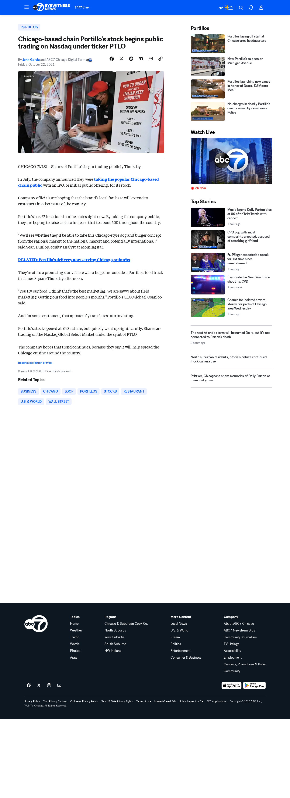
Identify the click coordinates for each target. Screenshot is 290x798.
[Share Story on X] (121, 58)
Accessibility (232, 650)
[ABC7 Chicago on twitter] (39, 685)
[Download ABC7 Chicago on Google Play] (254, 685)
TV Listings (231, 644)
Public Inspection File (191, 701)
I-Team (175, 637)
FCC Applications (216, 701)
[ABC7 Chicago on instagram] (49, 685)
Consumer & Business (185, 657)
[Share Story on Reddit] (131, 58)
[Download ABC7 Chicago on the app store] (231, 685)
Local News (178, 623)
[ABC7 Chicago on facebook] (28, 685)
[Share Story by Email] (150, 58)
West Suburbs (114, 637)
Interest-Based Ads (165, 701)
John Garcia (31, 59)
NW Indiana (112, 650)
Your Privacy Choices (55, 701)
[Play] (231, 161)
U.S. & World (179, 630)
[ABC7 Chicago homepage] (51, 7)
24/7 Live (82, 7)
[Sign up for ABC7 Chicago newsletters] (59, 685)
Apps (73, 657)
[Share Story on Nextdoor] (141, 58)
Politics (175, 644)
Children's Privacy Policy (84, 701)
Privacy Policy (32, 701)
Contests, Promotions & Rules (245, 664)
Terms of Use (143, 701)
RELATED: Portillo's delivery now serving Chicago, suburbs (74, 259)
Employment (233, 657)
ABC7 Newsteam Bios (239, 630)
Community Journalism (240, 637)
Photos (75, 650)
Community (232, 671)
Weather (76, 630)
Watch (74, 644)
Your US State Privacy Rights (117, 701)
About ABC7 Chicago (239, 623)
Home (74, 623)
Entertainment (180, 650)
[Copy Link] (160, 58)
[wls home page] (36, 623)
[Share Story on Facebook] (111, 58)
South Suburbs (115, 644)
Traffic (74, 637)
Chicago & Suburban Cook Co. (126, 623)
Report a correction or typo (35, 363)
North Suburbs (115, 630)
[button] (26, 7)
